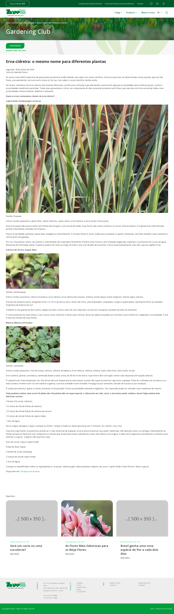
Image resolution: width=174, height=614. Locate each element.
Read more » (15, 554)
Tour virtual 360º (18, 3)
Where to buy (148, 12)
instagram (151, 3)
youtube (157, 3)
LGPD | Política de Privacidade (161, 609)
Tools (78, 585)
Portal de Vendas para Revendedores (119, 4)
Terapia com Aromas (30, 471)
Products (130, 12)
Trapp (117, 12)
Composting (81, 587)
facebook (163, 3)
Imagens (141, 585)
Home (8, 23)
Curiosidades (17, 23)
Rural (78, 590)
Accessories (81, 592)
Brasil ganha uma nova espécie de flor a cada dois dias (139, 549)
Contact (140, 4)
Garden (79, 583)
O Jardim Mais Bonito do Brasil (90, 4)
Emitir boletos (144, 583)
